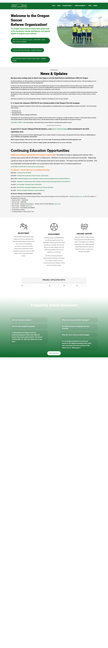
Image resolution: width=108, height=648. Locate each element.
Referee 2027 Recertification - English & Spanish (27, 50)
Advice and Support (80, 5)
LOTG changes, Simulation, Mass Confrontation (29, 184)
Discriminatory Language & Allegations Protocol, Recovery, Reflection (35, 187)
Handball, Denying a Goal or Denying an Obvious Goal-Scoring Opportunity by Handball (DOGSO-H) (44, 178)
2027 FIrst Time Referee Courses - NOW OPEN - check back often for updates (29, 40)
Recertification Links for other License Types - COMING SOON (29, 59)
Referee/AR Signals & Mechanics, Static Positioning (30, 190)
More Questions (54, 353)
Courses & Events (66, 5)
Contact (95, 5)
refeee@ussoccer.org (79, 196)
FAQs (89, 5)
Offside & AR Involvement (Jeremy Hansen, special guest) (33, 175)
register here (57, 204)
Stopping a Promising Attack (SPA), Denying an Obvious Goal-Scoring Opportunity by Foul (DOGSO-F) (43, 181)
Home (53, 5)
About (58, 5)
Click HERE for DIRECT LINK (18, 122)
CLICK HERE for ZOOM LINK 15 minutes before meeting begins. (27, 166)
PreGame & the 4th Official (24, 172)
